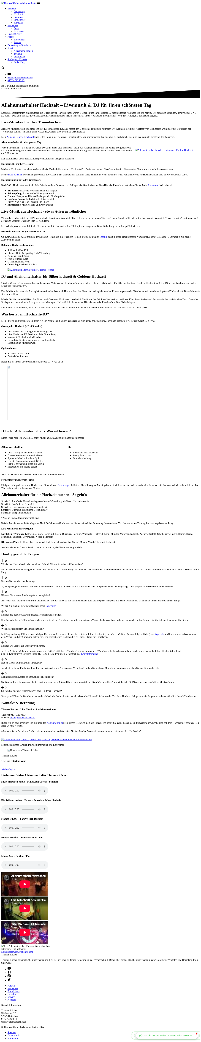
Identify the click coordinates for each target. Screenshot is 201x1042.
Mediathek (13, 25)
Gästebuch (13, 994)
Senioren (18, 17)
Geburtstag (19, 11)
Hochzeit (18, 14)
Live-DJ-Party (15, 34)
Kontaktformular (89, 654)
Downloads (19, 56)
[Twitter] (9, 980)
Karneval (18, 22)
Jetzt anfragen (8, 769)
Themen (12, 8)
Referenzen (19, 39)
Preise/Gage (20, 62)
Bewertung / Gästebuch (19, 45)
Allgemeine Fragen (23, 51)
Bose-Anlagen (15, 174)
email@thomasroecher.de (20, 77)
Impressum (13, 1038)
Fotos (16, 28)
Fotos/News (13, 991)
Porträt (11, 36)
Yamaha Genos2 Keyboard (20, 137)
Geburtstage (64, 485)
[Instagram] (9, 976)
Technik (18, 53)
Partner (17, 42)
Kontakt (12, 999)
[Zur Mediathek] (9, 74)
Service (11, 48)
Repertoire (19, 31)
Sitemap (12, 1032)
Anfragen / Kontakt (17, 59)
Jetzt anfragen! (25, 951)
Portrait (11, 985)
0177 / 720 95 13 (16, 80)
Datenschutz (14, 1035)
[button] (167, 1035)
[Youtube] (9, 969)
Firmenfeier (19, 20)
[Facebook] (9, 972)
